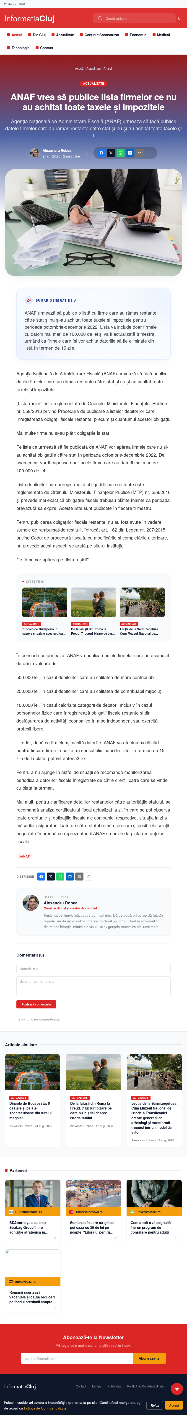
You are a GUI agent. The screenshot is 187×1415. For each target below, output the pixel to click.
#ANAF (24, 856)
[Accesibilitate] (177, 1389)
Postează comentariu (36, 1004)
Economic (138, 34)
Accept (174, 1405)
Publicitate (114, 1386)
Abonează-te (149, 1358)
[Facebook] (101, 153)
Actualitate (65, 34)
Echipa (96, 1386)
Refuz (155, 1405)
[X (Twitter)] (111, 153)
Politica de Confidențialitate (45, 1407)
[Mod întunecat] (179, 18)
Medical (163, 34)
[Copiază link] (149, 153)
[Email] (140, 153)
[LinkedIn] (130, 153)
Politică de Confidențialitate (145, 1386)
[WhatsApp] (121, 153)
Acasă (17, 34)
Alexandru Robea (57, 150)
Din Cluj (39, 34)
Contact (46, 47)
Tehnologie (21, 47)
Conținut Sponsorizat (102, 34)
